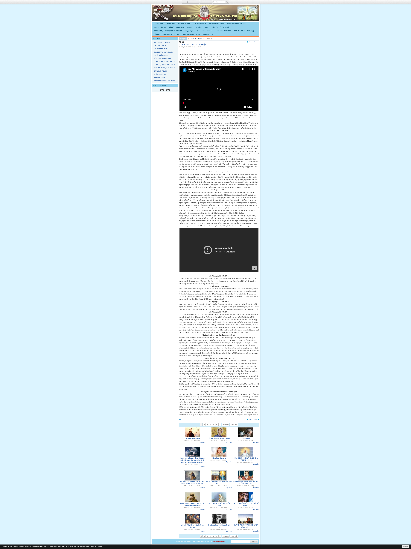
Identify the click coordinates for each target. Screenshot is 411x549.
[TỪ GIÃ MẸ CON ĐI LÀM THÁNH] (218, 432)
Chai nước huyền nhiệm (192, 438)
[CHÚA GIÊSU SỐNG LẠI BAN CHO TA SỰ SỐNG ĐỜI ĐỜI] (245, 452)
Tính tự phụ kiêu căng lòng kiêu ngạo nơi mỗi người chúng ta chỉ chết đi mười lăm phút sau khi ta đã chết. (192, 460)
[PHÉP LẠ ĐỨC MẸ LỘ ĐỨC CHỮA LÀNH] (218, 497)
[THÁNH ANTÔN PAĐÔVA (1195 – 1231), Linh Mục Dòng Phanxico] (192, 497)
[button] (204, 31)
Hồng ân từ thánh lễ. (219, 458)
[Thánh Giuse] (245, 432)
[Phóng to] (183, 42)
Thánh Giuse (246, 438)
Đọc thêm (202, 442)
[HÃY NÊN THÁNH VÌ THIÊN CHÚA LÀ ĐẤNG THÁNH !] (245, 518)
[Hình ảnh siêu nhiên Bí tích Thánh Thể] (218, 518)
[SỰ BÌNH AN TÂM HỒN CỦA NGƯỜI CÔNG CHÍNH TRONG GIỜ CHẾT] (192, 475)
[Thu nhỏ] (180, 42)
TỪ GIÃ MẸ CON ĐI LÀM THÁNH (219, 438)
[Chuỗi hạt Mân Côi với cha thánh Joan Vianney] (218, 475)
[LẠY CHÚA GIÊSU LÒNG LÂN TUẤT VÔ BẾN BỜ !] (245, 497)
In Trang (180, 419)
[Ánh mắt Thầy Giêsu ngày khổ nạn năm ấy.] (192, 518)
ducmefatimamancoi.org (194, 541)
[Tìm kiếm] (227, 2)
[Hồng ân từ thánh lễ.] (218, 452)
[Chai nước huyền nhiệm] (192, 432)
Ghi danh (195, 2)
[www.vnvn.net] (219, 541)
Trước (250, 42)
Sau (255, 42)
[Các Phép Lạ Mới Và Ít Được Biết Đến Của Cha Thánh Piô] (245, 475)
